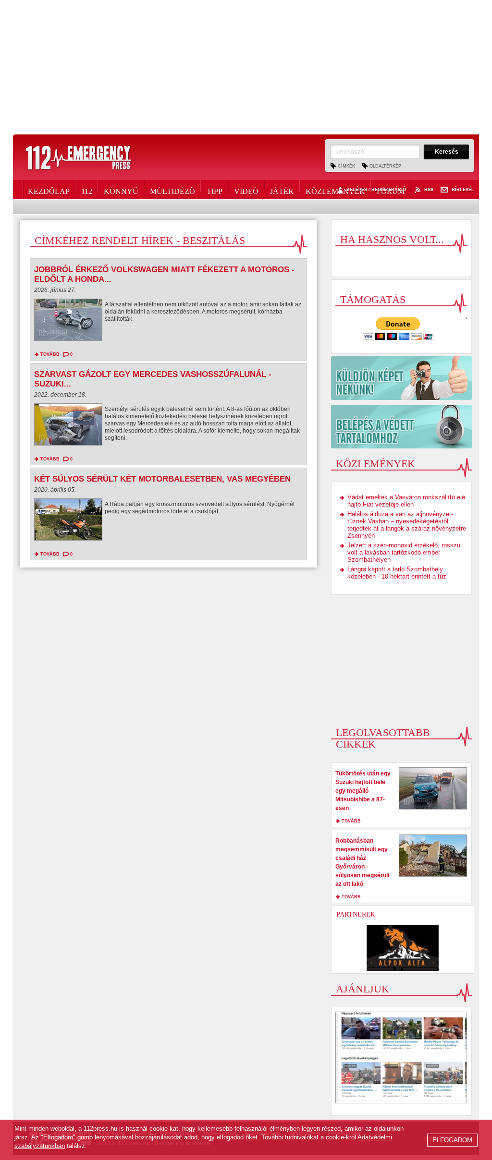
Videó (246, 189)
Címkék (346, 166)
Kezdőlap (49, 189)
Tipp (214, 189)
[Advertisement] (246, 67)
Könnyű (121, 189)
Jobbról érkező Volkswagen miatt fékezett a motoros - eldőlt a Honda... (164, 274)
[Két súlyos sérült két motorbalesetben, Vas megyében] (68, 521)
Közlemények (335, 189)
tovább (50, 354)
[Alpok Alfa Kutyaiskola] (402, 948)
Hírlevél (463, 190)
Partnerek (355, 914)
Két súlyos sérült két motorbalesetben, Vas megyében (162, 478)
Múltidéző (172, 189)
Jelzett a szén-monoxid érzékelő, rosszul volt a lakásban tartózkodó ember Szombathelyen (404, 552)
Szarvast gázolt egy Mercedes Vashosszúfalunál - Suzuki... (152, 379)
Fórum (391, 189)
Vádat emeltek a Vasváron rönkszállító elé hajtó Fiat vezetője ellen (406, 501)
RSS (428, 190)
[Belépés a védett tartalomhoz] (401, 426)
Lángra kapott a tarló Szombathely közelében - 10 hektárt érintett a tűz (396, 573)
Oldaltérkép (385, 166)
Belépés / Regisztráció (376, 190)
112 (86, 189)
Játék (282, 189)
